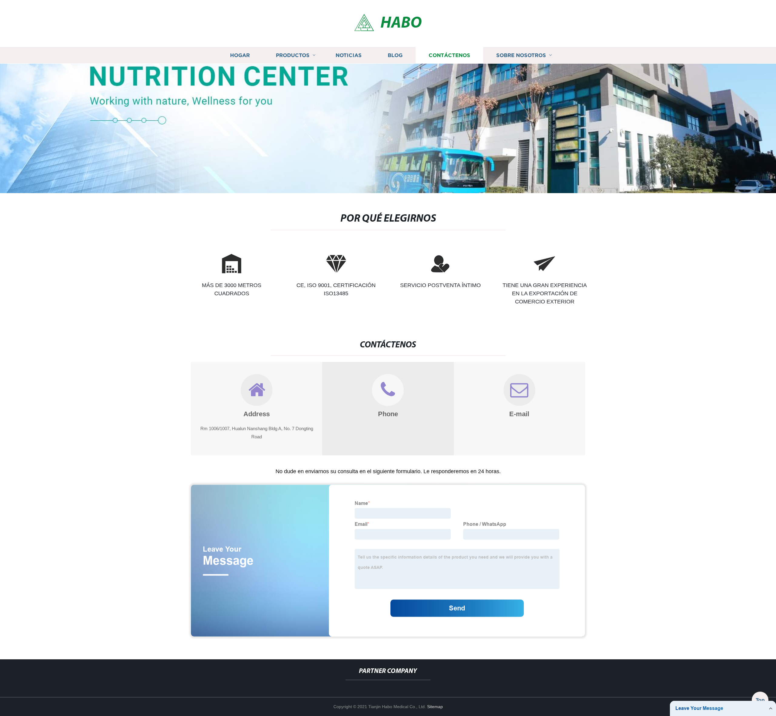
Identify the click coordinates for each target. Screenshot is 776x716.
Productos (292, 55)
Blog (395, 55)
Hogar (240, 55)
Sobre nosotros (521, 55)
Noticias (349, 55)
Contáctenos (449, 55)
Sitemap (435, 706)
